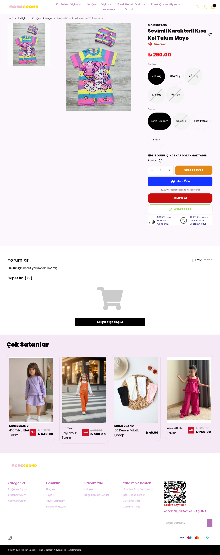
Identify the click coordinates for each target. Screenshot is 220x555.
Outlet (129, 9)
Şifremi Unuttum (56, 506)
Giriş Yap (51, 489)
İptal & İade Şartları (134, 495)
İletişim (88, 489)
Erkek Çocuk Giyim (164, 4)
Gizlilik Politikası (131, 501)
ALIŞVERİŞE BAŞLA (110, 322)
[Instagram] (10, 538)
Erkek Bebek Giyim (129, 4)
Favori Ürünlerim (55, 501)
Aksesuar (109, 9)
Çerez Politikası (132, 506)
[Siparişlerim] (205, 7)
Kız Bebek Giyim (67, 4)
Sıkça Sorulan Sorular (96, 495)
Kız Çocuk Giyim (97, 4)
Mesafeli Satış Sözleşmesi (138, 489)
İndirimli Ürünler (17, 501)
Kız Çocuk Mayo (42, 18)
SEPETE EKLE (193, 170)
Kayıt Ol (50, 495)
